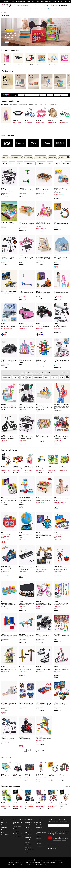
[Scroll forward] (67, 377)
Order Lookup (4, 827)
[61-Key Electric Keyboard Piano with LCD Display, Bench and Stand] (9, 176)
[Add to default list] (21, 108)
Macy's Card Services (17, 833)
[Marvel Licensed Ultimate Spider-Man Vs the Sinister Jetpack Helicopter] (62, 555)
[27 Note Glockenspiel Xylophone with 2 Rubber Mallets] (27, 590)
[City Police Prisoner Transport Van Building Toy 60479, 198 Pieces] (30, 795)
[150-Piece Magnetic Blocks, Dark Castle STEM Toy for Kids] (62, 424)
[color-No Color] (5, 542)
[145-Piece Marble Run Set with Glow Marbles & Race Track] (62, 590)
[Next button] (68, 157)
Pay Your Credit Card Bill (18, 836)
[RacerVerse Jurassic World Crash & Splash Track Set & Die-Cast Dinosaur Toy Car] (27, 622)
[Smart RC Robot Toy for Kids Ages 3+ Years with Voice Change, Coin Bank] (27, 393)
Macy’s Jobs (38, 836)
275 (43, 750)
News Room (38, 838)
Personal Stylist (28, 837)
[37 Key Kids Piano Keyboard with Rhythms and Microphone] (27, 555)
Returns (2, 832)
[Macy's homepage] (2, 12)
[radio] (55, 267)
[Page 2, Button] (46, 750)
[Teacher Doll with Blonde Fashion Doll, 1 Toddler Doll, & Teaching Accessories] (62, 279)
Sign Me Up (59, 825)
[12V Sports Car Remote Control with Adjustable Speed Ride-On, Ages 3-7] (18, 113)
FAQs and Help (4, 822)
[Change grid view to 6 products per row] (59, 163)
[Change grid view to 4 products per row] (56, 163)
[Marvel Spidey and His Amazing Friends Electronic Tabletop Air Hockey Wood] (44, 690)
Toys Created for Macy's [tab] (41, 104)
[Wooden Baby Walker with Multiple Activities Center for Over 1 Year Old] (44, 244)
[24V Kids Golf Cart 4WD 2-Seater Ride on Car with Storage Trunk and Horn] (18, 767)
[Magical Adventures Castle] (27, 347)
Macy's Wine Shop (28, 834)
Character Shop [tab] (23, 104)
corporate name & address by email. (57, 864)
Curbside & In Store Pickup (30, 822)
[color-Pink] (57, 267)
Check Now (64, 840)
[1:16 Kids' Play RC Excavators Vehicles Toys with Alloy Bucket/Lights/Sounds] (44, 555)
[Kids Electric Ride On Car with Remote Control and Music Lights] (27, 312)
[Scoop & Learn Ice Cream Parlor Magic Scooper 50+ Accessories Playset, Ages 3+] (9, 393)
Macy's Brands (27, 832)
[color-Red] (39, 334)
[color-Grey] (5, 713)
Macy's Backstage (28, 829)
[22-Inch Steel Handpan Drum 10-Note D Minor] (53, 113)
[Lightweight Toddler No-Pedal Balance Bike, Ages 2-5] (9, 424)
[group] (35, 32)
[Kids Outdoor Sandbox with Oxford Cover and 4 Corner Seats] (44, 393)
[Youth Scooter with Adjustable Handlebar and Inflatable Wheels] (62, 655)
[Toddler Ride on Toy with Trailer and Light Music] (62, 486)
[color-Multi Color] (2, 542)
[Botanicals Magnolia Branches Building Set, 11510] (65, 795)
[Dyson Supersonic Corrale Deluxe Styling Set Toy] (65, 767)
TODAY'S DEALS (5, 1)
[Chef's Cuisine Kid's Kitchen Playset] (30, 459)
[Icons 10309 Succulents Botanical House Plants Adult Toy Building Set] (18, 795)
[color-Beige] (55, 508)
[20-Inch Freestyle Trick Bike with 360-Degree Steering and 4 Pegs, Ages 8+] (65, 113)
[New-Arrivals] (6, 115)
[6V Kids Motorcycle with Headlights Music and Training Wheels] (27, 725)
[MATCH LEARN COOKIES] (44, 424)
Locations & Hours (28, 824)
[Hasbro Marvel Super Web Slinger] (18, 459)
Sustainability (38, 843)
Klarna (2, 824)
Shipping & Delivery (5, 834)
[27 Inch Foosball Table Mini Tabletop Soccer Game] (44, 176)
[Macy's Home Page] (6, 5)
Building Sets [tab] (13, 104)
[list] (35, 32)
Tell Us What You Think (29, 849)
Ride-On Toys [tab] (53, 104)
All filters (65, 372)
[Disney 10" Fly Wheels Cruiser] (41, 459)
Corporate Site (39, 827)
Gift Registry (27, 852)
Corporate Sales (39, 824)
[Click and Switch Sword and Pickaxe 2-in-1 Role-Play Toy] (27, 655)
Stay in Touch (27, 839)
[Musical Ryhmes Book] (65, 459)
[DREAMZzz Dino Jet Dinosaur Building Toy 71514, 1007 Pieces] (53, 795)
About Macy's (38, 822)
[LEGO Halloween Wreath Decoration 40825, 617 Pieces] (62, 210)
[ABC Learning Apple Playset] (9, 521)
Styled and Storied (39, 846)
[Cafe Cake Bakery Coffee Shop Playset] (62, 176)
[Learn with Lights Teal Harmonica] (6, 767)
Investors (37, 829)
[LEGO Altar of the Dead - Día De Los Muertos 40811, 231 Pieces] (9, 486)
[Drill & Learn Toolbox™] (62, 521)
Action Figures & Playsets (16, 157)
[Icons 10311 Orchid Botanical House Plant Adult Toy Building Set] (6, 459)
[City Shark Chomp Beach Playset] (44, 725)
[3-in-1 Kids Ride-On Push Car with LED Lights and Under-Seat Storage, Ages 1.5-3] (44, 655)
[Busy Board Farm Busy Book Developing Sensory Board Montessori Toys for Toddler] (53, 459)
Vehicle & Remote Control (64, 157)
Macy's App (27, 827)
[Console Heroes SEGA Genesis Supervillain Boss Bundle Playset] (30, 767)
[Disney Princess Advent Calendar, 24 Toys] (62, 622)
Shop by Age (5, 157)
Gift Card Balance (16, 831)
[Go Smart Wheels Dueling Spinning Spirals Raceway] (44, 347)
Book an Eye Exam (28, 847)
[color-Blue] (55, 267)
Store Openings (28, 844)
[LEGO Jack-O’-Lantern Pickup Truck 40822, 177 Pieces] (44, 279)
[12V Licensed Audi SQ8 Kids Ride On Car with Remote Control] (9, 347)
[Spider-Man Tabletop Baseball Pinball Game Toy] (9, 555)
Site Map (38, 841)
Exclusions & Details (57, 840)
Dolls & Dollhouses (28, 157)
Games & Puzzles (52, 157)
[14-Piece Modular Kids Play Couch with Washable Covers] (41, 113)
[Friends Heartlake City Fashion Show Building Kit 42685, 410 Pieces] (41, 795)
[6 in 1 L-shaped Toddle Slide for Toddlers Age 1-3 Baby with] (9, 690)
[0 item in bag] (69, 5)
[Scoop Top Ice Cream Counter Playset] (44, 210)
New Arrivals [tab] (4, 104)
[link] (18, 121)
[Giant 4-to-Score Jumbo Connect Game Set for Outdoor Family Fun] (9, 622)
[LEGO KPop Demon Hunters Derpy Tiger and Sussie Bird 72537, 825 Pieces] (44, 521)
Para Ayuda (3, 829)
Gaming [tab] (31, 104)
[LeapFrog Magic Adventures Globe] (27, 521)
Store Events (27, 842)
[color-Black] (37, 334)
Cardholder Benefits (17, 826)
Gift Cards (15, 828)
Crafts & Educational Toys (40, 157)
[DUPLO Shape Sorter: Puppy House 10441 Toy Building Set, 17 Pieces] (6, 795)
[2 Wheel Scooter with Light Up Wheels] (27, 176)
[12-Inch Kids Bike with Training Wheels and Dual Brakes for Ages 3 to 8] (44, 590)
